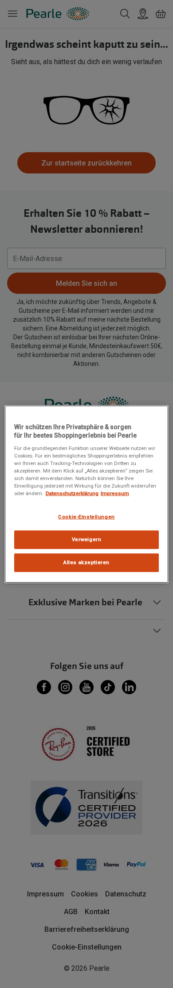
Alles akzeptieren (86, 562)
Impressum (115, 493)
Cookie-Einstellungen (86, 517)
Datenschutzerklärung (72, 493)
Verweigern (87, 539)
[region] (86, 494)
